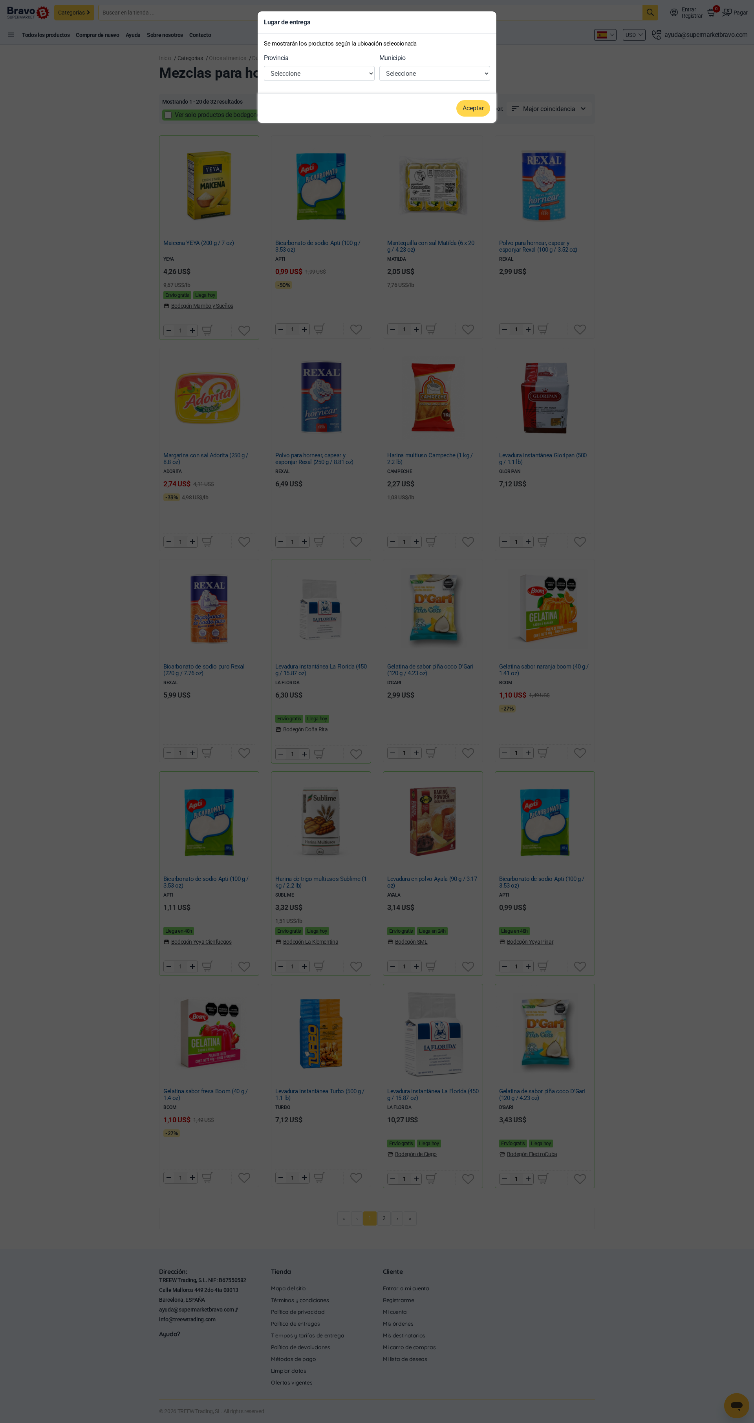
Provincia (276, 58)
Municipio (392, 58)
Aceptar (473, 108)
